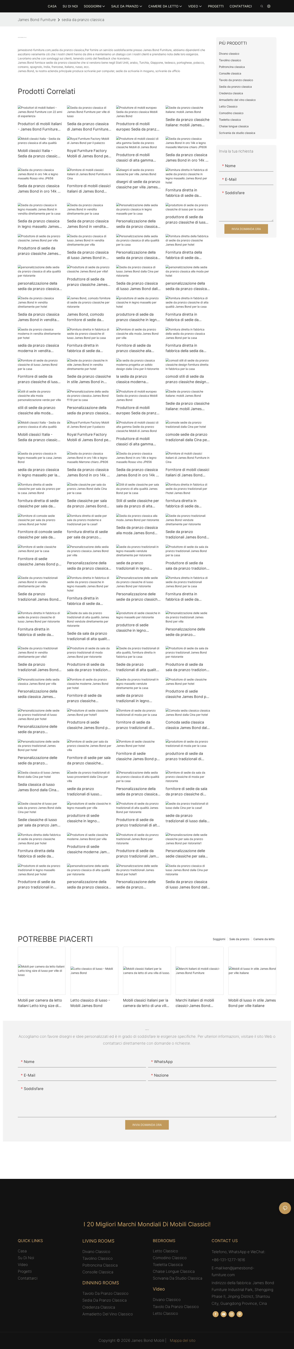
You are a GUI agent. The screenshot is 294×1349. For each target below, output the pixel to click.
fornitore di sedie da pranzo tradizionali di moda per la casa (134, 725)
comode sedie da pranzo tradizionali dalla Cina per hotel (187, 437)
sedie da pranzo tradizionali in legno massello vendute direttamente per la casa (136, 698)
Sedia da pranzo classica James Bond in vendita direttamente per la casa (88, 224)
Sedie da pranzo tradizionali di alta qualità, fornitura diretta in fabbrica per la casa (137, 667)
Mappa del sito (182, 1340)
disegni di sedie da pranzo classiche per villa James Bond (138, 185)
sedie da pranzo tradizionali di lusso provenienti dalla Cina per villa (88, 792)
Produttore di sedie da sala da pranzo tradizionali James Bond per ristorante (188, 667)
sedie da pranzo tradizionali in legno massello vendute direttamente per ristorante (132, 566)
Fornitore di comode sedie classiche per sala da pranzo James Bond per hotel (40, 535)
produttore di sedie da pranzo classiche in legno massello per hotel (137, 317)
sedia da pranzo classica (83, 19)
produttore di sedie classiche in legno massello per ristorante (135, 628)
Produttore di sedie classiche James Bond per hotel (188, 694)
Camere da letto (263, 939)
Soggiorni (219, 939)
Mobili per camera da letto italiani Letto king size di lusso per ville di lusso (40, 1003)
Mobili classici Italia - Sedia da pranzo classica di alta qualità (38, 154)
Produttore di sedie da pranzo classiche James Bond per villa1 (87, 282)
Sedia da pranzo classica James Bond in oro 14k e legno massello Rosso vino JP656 (39, 189)
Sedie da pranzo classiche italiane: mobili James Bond (187, 122)
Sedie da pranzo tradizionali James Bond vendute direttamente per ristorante (187, 535)
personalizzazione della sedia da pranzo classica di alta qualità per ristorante (38, 286)
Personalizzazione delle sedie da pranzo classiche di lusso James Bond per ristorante (138, 597)
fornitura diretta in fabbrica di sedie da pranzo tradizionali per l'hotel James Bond (185, 504)
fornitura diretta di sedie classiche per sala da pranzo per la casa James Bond (39, 504)
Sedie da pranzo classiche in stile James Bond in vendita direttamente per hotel (89, 379)
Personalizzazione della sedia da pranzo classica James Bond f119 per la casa (87, 411)
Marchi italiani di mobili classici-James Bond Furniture (195, 1003)
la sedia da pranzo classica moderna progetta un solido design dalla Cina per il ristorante (137, 379)
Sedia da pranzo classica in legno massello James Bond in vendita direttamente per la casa (38, 224)
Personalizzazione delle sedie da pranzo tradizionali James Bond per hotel (38, 761)
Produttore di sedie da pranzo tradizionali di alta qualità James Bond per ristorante (137, 823)
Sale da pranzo (239, 939)
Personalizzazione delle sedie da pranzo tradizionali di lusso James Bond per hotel (40, 729)
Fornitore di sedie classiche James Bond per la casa (40, 562)
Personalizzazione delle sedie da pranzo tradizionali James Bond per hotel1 (136, 885)
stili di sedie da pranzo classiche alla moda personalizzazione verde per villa (38, 411)
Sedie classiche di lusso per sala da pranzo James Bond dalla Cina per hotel (39, 823)
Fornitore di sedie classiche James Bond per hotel (138, 756)
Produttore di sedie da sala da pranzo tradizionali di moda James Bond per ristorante (89, 667)
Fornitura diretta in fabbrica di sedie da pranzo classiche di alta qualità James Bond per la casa (187, 317)
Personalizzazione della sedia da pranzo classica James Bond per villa (87, 566)
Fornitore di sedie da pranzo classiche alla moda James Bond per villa (135, 348)
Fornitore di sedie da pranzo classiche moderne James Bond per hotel (89, 698)
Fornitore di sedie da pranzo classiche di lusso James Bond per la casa (39, 379)
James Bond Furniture (37, 19)
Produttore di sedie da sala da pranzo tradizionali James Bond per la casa (188, 566)
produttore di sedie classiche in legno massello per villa (83, 818)
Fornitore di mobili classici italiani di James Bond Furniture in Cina (89, 189)
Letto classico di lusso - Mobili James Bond (90, 1003)
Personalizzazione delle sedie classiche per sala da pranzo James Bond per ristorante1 (185, 854)
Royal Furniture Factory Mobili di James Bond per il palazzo (88, 154)
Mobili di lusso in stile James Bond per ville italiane (252, 1003)
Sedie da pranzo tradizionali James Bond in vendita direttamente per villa (38, 597)
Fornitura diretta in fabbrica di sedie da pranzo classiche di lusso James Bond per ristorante (39, 632)
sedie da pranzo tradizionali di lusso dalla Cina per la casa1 (186, 818)
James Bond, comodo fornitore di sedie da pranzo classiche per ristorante (85, 317)
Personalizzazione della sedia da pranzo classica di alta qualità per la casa (137, 255)
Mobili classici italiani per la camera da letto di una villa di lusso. (145, 1003)
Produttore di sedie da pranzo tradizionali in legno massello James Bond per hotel (36, 885)
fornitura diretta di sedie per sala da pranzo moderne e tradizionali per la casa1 (89, 535)
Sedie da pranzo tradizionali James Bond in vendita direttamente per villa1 (38, 667)
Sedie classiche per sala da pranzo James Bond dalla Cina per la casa (87, 504)
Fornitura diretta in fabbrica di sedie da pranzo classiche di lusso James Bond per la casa (88, 348)
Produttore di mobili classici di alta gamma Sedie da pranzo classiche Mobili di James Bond (138, 158)
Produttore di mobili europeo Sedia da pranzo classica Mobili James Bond (137, 127)
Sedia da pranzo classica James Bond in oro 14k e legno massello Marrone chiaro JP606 (186, 158)
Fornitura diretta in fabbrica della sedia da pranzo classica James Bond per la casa (185, 348)
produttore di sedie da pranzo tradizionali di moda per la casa (184, 756)
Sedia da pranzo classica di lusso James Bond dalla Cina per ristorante (138, 286)
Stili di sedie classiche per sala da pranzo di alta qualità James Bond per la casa (138, 504)
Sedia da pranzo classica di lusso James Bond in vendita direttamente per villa (88, 255)
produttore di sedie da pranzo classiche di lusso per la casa (187, 220)
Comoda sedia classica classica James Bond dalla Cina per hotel (188, 725)
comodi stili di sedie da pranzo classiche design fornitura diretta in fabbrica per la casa (186, 379)
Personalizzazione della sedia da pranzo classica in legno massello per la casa (136, 224)
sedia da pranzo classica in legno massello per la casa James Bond (38, 473)
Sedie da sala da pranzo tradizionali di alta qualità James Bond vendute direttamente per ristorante (88, 636)
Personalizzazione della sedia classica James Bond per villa (37, 694)
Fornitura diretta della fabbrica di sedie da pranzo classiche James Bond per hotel (186, 255)
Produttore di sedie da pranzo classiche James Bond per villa (38, 251)
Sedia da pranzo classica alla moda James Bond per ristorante (137, 530)
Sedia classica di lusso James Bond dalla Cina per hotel (37, 787)
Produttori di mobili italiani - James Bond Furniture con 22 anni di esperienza (40, 127)
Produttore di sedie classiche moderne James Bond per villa (89, 849)
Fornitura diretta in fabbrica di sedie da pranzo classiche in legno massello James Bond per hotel (187, 193)
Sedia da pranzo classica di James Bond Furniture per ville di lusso (88, 127)
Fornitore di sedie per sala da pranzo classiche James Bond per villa (89, 761)
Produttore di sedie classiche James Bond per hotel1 (89, 725)
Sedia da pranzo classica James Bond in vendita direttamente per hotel (38, 317)
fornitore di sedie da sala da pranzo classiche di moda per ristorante (186, 792)
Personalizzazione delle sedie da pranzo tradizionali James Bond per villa (186, 632)
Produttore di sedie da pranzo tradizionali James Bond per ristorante (138, 854)
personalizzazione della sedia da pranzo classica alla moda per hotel (186, 286)
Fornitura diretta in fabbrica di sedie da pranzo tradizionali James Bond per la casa (187, 597)
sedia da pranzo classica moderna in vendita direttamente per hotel (38, 348)
